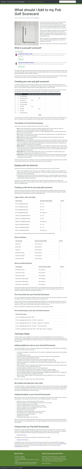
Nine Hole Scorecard (21, 435)
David (28, 17)
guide (54, 39)
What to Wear (40, 1)
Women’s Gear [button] (21, 66)
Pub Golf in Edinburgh (20, 458)
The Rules (34, 1)
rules (49, 41)
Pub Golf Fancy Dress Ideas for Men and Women (26, 462)
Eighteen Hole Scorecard (22, 439)
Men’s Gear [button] (21, 59)
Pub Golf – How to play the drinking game (13, 1)
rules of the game (38, 445)
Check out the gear (46, 463)
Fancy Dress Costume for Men (25, 53)
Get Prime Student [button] (19, 51)
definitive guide (62, 443)
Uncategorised (36, 17)
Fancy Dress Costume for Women (26, 62)
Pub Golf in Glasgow (19, 456)
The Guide (28, 1)
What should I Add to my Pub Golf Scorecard (25, 463)
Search (78, 1)
